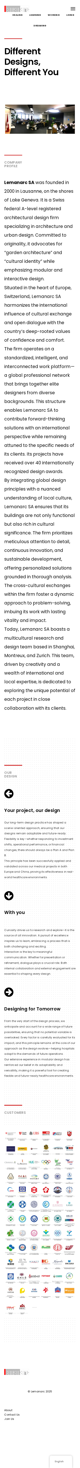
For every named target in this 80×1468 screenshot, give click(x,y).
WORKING (54, 15)
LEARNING (35, 15)
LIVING (70, 15)
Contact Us (12, 1414)
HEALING (17, 15)
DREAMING (39, 25)
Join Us (9, 1419)
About (8, 1410)
